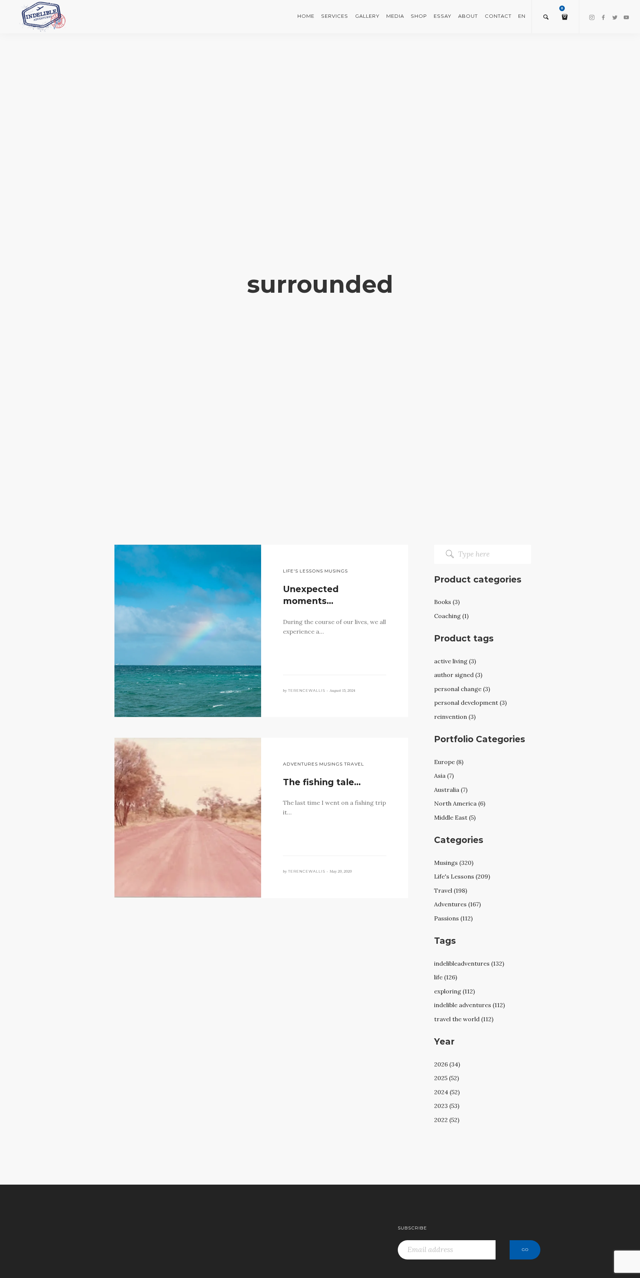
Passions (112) (453, 918)
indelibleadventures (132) (469, 963)
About (468, 16)
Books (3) (447, 601)
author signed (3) (458, 674)
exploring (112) (454, 991)
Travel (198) (450, 890)
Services (334, 16)
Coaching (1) (451, 616)
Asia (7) (444, 775)
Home (305, 16)
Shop (419, 16)
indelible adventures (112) (469, 1005)
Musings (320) (453, 862)
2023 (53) (446, 1105)
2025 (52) (446, 1078)
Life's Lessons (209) (462, 876)
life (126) (445, 977)
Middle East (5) (455, 817)
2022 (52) (446, 1119)
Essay (442, 16)
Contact (498, 16)
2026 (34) (447, 1064)
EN (522, 16)
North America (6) (459, 803)
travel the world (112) (463, 1019)
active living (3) (455, 661)
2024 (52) (447, 1092)
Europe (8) (448, 762)
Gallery (367, 16)
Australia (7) (450, 789)
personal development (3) (470, 702)
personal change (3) (462, 689)
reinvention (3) (455, 716)
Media (395, 16)
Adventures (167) (457, 904)
